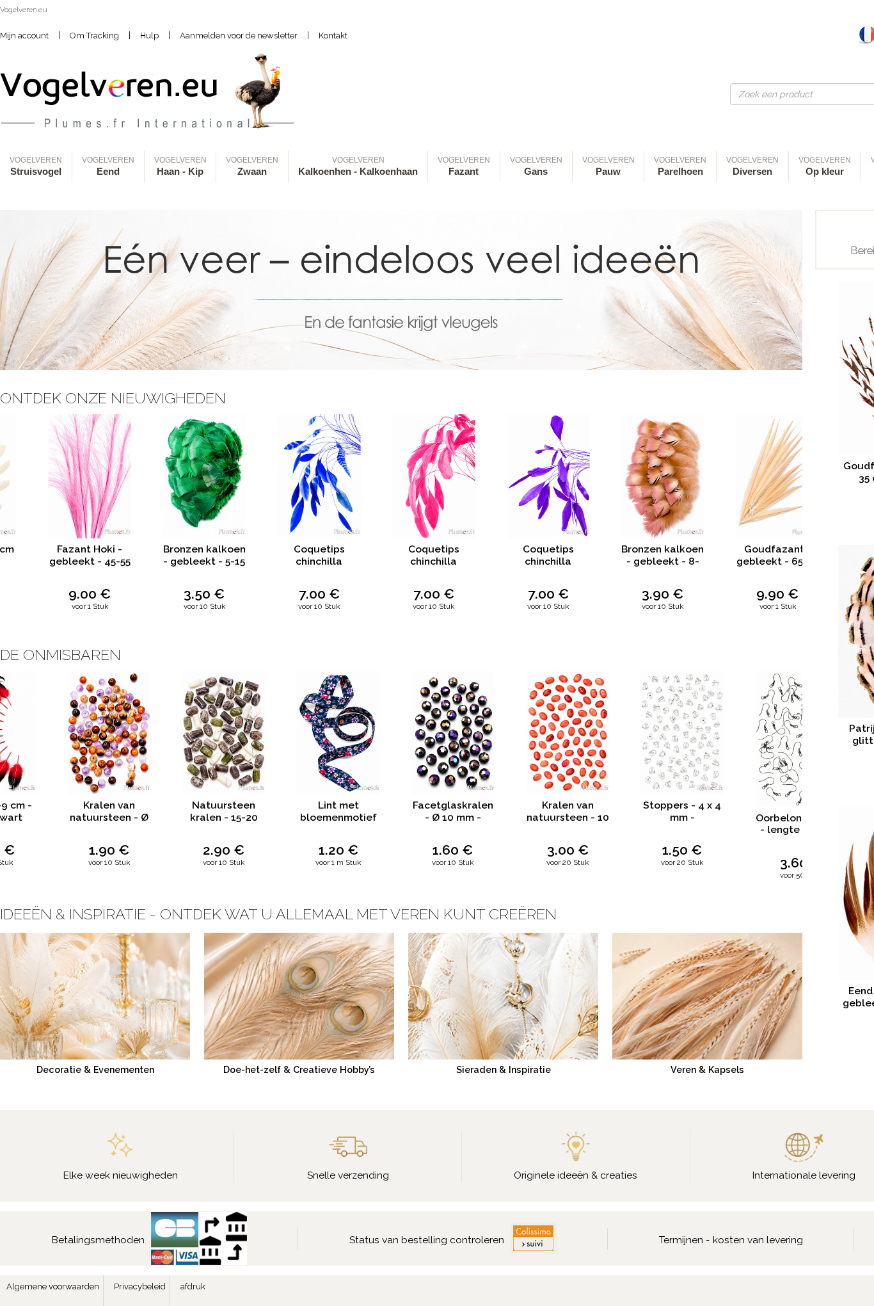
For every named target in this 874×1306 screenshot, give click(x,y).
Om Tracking (94, 35)
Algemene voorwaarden (52, 1286)
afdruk (192, 1286)
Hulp (149, 35)
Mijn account (24, 35)
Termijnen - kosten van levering (731, 1240)
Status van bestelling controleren (426, 1240)
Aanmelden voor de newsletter (239, 35)
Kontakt (333, 35)
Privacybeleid (140, 1286)
